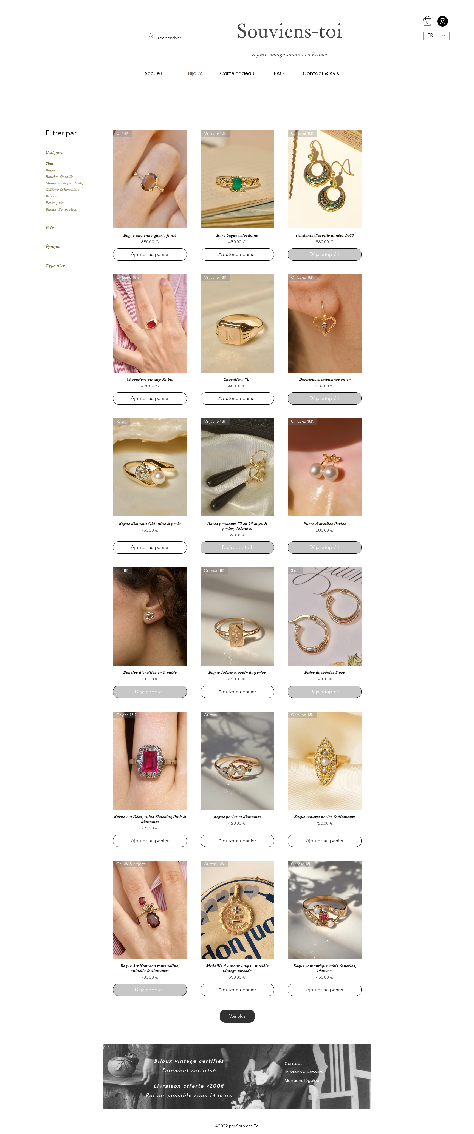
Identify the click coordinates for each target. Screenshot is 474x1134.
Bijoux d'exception (61, 209)
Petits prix (55, 202)
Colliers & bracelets (62, 189)
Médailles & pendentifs (65, 183)
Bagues (52, 170)
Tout (49, 163)
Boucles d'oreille (60, 176)
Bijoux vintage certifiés (189, 1061)
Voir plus (237, 1016)
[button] (427, 21)
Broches (52, 196)
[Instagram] (442, 21)
